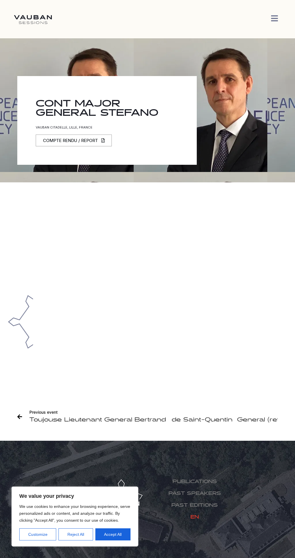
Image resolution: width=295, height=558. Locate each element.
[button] (74, 140)
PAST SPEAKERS (195, 494)
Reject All (75, 534)
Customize (38, 534)
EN (194, 517)
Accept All (113, 534)
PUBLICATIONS (195, 482)
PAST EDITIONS (194, 505)
